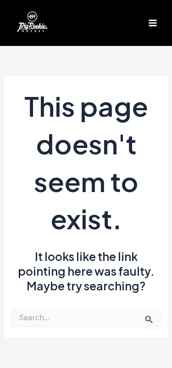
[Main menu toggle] (152, 23)
